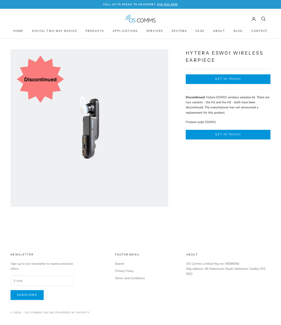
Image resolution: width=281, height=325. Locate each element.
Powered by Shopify (72, 312)
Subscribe (27, 295)
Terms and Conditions (130, 278)
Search (119, 264)
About (219, 30)
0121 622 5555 (167, 4)
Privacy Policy (124, 271)
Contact (259, 30)
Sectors (179, 30)
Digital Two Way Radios (54, 30)
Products (95, 30)
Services (154, 30)
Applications (125, 30)
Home (18, 30)
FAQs (200, 30)
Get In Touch (228, 79)
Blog (238, 30)
